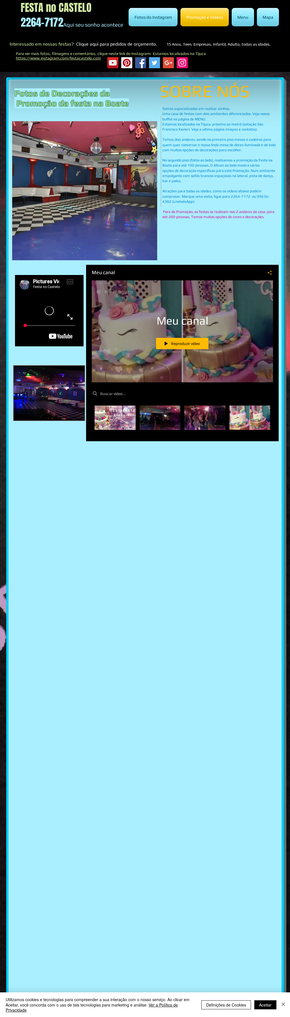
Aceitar (265, 1005)
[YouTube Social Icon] (112, 62)
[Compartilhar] (267, 272)
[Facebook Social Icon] (140, 62)
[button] (84, 190)
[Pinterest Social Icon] (126, 62)
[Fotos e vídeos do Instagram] (182, 62)
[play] (141, 255)
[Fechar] (283, 1004)
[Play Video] (115, 418)
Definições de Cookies (226, 1005)
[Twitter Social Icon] (154, 62)
